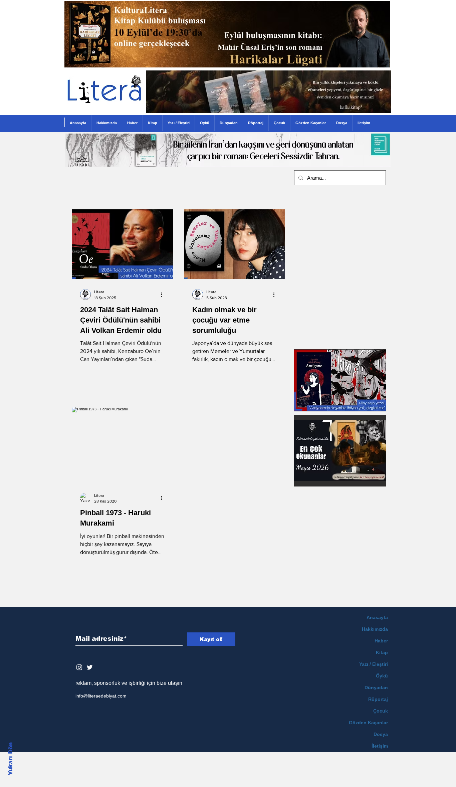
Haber (381, 640)
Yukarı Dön (10, 758)
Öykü (382, 675)
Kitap (382, 652)
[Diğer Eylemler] (164, 294)
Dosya (381, 734)
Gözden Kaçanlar (368, 722)
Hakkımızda (375, 629)
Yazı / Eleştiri (373, 664)
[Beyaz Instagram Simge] (79, 667)
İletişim (380, 746)
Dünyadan (376, 687)
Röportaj (378, 699)
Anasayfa (377, 617)
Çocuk (380, 711)
